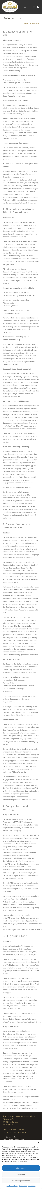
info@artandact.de (10, 1137)
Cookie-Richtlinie (12, 1186)
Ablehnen (21, 1174)
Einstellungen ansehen (21, 1181)
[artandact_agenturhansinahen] (10, 7)
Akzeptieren (21, 1168)
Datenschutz (23, 1186)
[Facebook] (38, 7)
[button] (38, 1142)
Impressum (31, 1186)
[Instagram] (34, 7)
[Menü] (25, 7)
